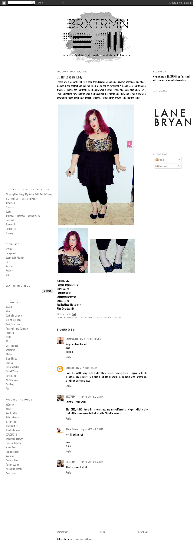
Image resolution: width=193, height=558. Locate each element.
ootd (99, 318)
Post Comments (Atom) (81, 539)
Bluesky (9, 233)
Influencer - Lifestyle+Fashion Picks (23, 216)
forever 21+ (74, 318)
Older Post (143, 532)
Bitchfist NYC (12, 426)
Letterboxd (11, 229)
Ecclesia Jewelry (13, 443)
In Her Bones (12, 447)
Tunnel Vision (12, 371)
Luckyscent (11, 253)
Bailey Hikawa (12, 417)
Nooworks (10, 350)
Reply (68, 357)
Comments (163, 166)
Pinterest (10, 207)
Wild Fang (10, 384)
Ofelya (9, 354)
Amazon (9, 266)
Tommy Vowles (12, 464)
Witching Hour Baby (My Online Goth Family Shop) (29, 194)
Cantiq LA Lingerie (14, 315)
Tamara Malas (12, 367)
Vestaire (10, 270)
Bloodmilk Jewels (14, 430)
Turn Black (11, 375)
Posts (161, 159)
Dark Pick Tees (13, 324)
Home (102, 532)
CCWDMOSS (11, 434)
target (117, 318)
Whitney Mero (12, 380)
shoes (107, 318)
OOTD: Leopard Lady (69, 77)
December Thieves (14, 439)
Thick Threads (73, 429)
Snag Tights (11, 358)
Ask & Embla (11, 413)
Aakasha (10, 307)
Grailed (9, 249)
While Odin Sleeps (14, 469)
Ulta (7, 275)
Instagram (10, 203)
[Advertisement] (29, 124)
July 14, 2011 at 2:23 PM (92, 462)
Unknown (70, 368)
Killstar (9, 341)
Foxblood (10, 332)
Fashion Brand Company (17, 328)
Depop (8, 211)
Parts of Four (12, 460)
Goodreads (11, 224)
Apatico (9, 408)
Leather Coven (12, 451)
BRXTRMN (70, 396)
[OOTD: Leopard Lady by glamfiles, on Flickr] (96, 225)
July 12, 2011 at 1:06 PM (90, 339)
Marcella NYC (12, 345)
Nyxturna (10, 456)
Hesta (8, 337)
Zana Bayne (11, 473)
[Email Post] (73, 314)
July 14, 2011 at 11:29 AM (92, 429)
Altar (8, 311)
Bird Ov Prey (11, 421)
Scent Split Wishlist (15, 257)
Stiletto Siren (72, 339)
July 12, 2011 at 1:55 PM (86, 368)
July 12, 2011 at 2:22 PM (92, 396)
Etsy (7, 262)
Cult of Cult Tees (13, 320)
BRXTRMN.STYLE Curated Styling (21, 199)
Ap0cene (10, 404)
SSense (9, 363)
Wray (8, 388)
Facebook (10, 220)
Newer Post (62, 532)
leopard (89, 318)
